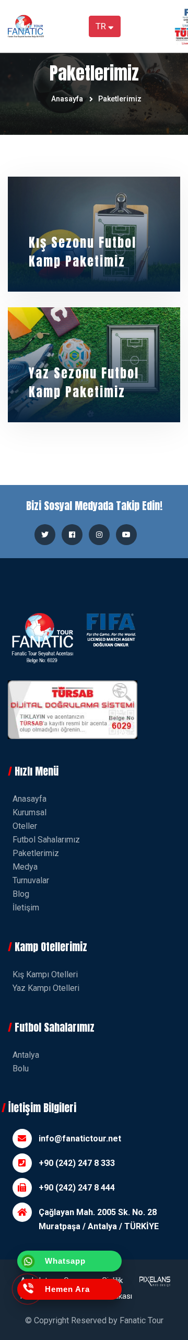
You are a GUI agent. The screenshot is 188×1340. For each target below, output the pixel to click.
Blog (21, 894)
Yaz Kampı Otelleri (46, 988)
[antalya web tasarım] (154, 1288)
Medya (25, 867)
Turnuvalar (31, 880)
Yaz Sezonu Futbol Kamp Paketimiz (84, 382)
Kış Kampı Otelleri (45, 974)
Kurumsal (29, 812)
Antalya (26, 1055)
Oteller (25, 826)
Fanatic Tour (141, 1320)
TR (102, 26)
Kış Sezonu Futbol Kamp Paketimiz (82, 252)
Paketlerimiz (120, 99)
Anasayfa (67, 99)
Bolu (21, 1068)
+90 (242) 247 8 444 (77, 1188)
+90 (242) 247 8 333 (77, 1163)
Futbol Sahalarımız (46, 840)
